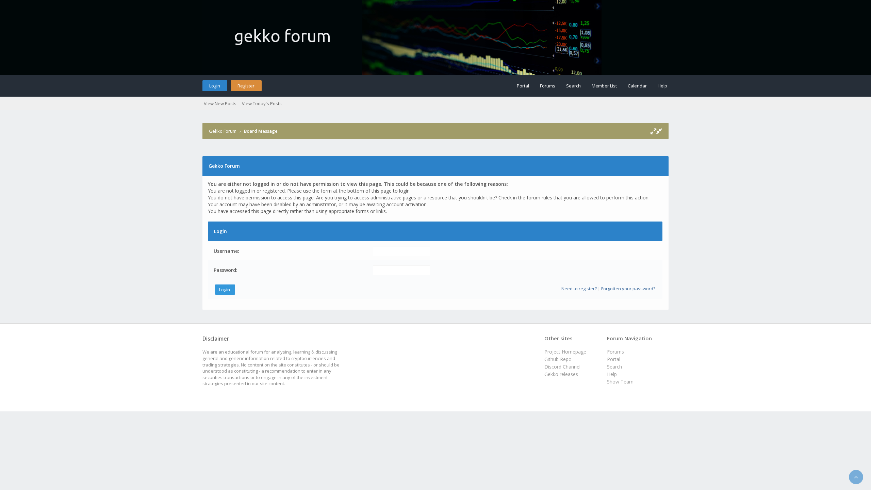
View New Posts (220, 103)
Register (245, 86)
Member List (604, 86)
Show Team (620, 381)
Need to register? (579, 288)
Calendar (637, 86)
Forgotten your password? (628, 288)
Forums (547, 86)
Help (662, 86)
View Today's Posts (262, 103)
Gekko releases (561, 374)
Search (573, 86)
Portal (523, 86)
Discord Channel (562, 366)
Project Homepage (565, 351)
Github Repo (558, 359)
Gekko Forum (222, 131)
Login (214, 86)
